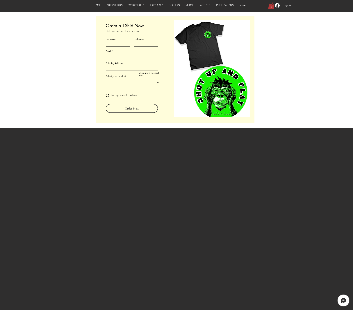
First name (110, 39)
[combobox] (132, 67)
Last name (139, 39)
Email (108, 51)
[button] (115, 5)
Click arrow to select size (149, 74)
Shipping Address (114, 63)
